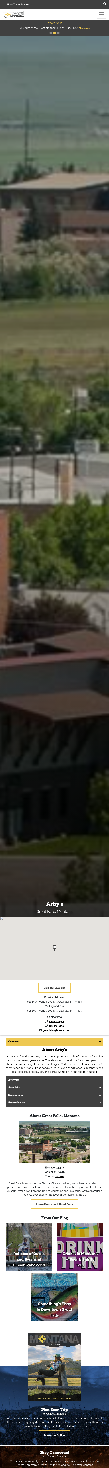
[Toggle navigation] (101, 15)
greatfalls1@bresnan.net (56, 1030)
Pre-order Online (54, 1435)
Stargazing (84, 28)
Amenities (14, 1087)
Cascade (59, 1176)
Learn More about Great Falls (54, 1204)
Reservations (15, 1095)
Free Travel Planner (18, 4)
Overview (13, 1041)
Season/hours (16, 1102)
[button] (54, 947)
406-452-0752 (56, 1021)
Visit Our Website (54, 987)
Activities (14, 1080)
